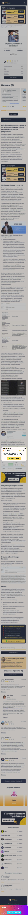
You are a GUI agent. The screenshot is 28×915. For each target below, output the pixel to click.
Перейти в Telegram (14, 912)
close (25, 448)
